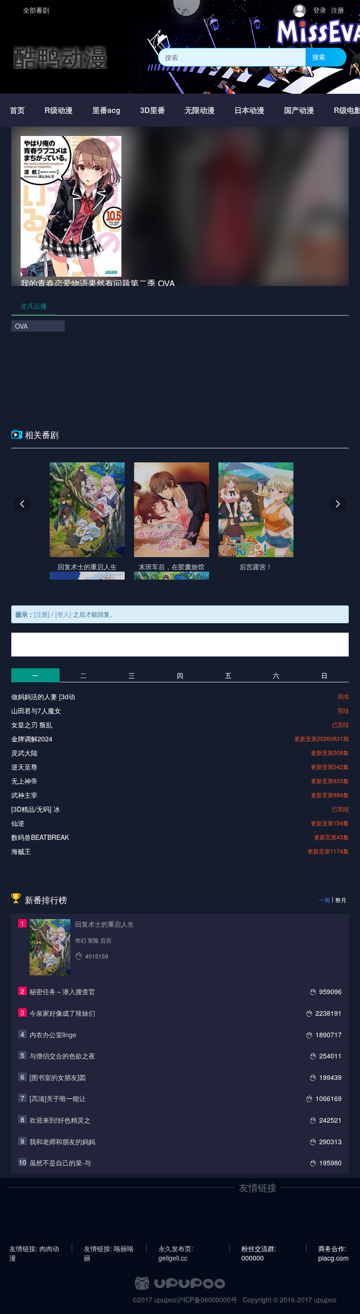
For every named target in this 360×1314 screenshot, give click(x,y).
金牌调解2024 (31, 738)
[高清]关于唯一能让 (58, 1098)
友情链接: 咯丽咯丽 (109, 1248)
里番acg (106, 110)
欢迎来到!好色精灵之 (60, 1120)
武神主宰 (24, 795)
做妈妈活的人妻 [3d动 (43, 696)
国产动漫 (299, 110)
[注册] (42, 614)
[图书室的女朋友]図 (58, 1077)
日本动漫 (249, 110)
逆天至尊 (24, 766)
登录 (319, 10)
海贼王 (21, 851)
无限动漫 (200, 110)
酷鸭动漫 (60, 57)
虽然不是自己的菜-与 (60, 1162)
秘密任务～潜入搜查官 (62, 991)
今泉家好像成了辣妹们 (62, 1013)
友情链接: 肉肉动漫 (34, 1248)
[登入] (63, 614)
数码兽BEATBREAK (40, 837)
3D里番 (152, 110)
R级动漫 (59, 110)
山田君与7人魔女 (36, 710)
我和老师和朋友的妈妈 (62, 1141)
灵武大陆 (24, 752)
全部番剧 (36, 10)
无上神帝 (24, 780)
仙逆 (17, 823)
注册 (337, 10)
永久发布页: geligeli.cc (175, 1248)
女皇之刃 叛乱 (31, 724)
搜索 (318, 56)
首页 (17, 110)
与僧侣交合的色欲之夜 (62, 1055)
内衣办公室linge (53, 1034)
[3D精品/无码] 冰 (35, 809)
